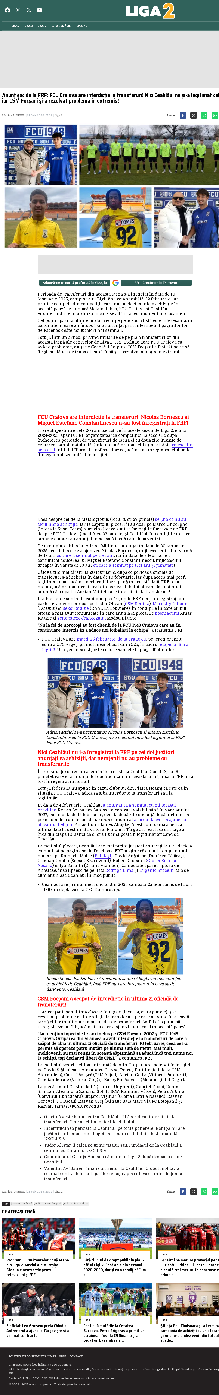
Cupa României (61, 26)
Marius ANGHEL (13, 115)
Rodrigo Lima (119, 870)
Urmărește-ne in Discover (156, 283)
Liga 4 (42, 26)
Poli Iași (103, 856)
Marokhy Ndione (170, 603)
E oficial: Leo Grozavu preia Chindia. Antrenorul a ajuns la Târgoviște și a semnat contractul (37, 1330)
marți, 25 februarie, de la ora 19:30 (111, 639)
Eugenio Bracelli (156, 870)
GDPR (63, 1356)
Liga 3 (29, 26)
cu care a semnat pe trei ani (85, 555)
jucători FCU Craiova (76, 1203)
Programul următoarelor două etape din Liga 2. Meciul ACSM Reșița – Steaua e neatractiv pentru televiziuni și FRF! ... (37, 1267)
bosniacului (167, 613)
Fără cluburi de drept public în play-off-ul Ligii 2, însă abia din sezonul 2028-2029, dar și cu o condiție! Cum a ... (114, 1267)
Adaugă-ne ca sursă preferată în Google (75, 283)
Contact (76, 1356)
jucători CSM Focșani (48, 1203)
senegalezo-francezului (82, 618)
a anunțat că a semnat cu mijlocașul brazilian (107, 808)
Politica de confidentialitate (32, 1356)
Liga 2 (16, 26)
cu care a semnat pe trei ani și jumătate (133, 565)
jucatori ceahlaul (21, 1203)
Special (82, 26)
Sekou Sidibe (76, 608)
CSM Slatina (137, 603)
